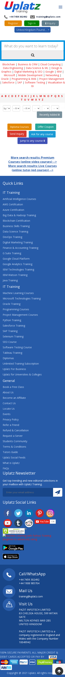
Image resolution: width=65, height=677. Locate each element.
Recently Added (48, 114)
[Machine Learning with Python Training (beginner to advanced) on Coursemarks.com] (32, 537)
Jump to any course (32, 140)
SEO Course (10, 342)
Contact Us (9, 403)
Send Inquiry (17, 134)
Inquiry (50, 23)
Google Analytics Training (17, 264)
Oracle (5, 79)
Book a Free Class (13, 387)
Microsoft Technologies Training (22, 298)
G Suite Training (12, 253)
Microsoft (9, 75)
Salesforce (8, 82)
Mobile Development (30, 75)
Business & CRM (27, 64)
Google (49, 71)
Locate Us (9, 408)
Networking (52, 75)
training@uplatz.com (48, 16)
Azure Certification (13, 209)
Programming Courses (16, 309)
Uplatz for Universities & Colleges (22, 374)
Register (13, 23)
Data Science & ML (37, 68)
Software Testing (35, 82)
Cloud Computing (50, 64)
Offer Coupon (46, 126)
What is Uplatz (11, 463)
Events (6, 414)
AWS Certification (13, 204)
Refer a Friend (11, 425)
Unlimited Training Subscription (21, 363)
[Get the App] (13, 547)
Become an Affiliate (14, 397)
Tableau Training (12, 352)
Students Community (15, 441)
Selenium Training (13, 336)
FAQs (6, 468)
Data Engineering (13, 68)
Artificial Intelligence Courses (19, 199)
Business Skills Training (16, 226)
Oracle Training (11, 304)
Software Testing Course (17, 347)
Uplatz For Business (14, 369)
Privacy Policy (11, 419)
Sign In (32, 23)
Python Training (12, 320)
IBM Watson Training (15, 275)
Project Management (51, 79)
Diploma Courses (19, 126)
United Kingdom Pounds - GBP (33, 29)
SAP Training (10, 331)
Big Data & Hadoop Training (19, 215)
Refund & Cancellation (16, 430)
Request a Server (13, 435)
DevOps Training (12, 237)
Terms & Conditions (14, 446)
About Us (8, 392)
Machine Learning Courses (18, 293)
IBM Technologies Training (18, 269)
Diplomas (8, 358)
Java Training (10, 280)
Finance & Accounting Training (20, 247)
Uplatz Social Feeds (14, 457)
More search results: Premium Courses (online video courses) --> (32, 160)
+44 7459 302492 (18, 16)
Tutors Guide (10, 452)
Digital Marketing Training (18, 242)
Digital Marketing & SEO (28, 71)
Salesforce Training (14, 325)
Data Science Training (15, 231)
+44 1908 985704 (29, 583)
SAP (19, 82)
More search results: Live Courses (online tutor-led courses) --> (32, 168)
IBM (59, 71)
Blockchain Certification (16, 220)
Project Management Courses (20, 314)
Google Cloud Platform (16, 258)
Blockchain (8, 64)
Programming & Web (24, 79)
